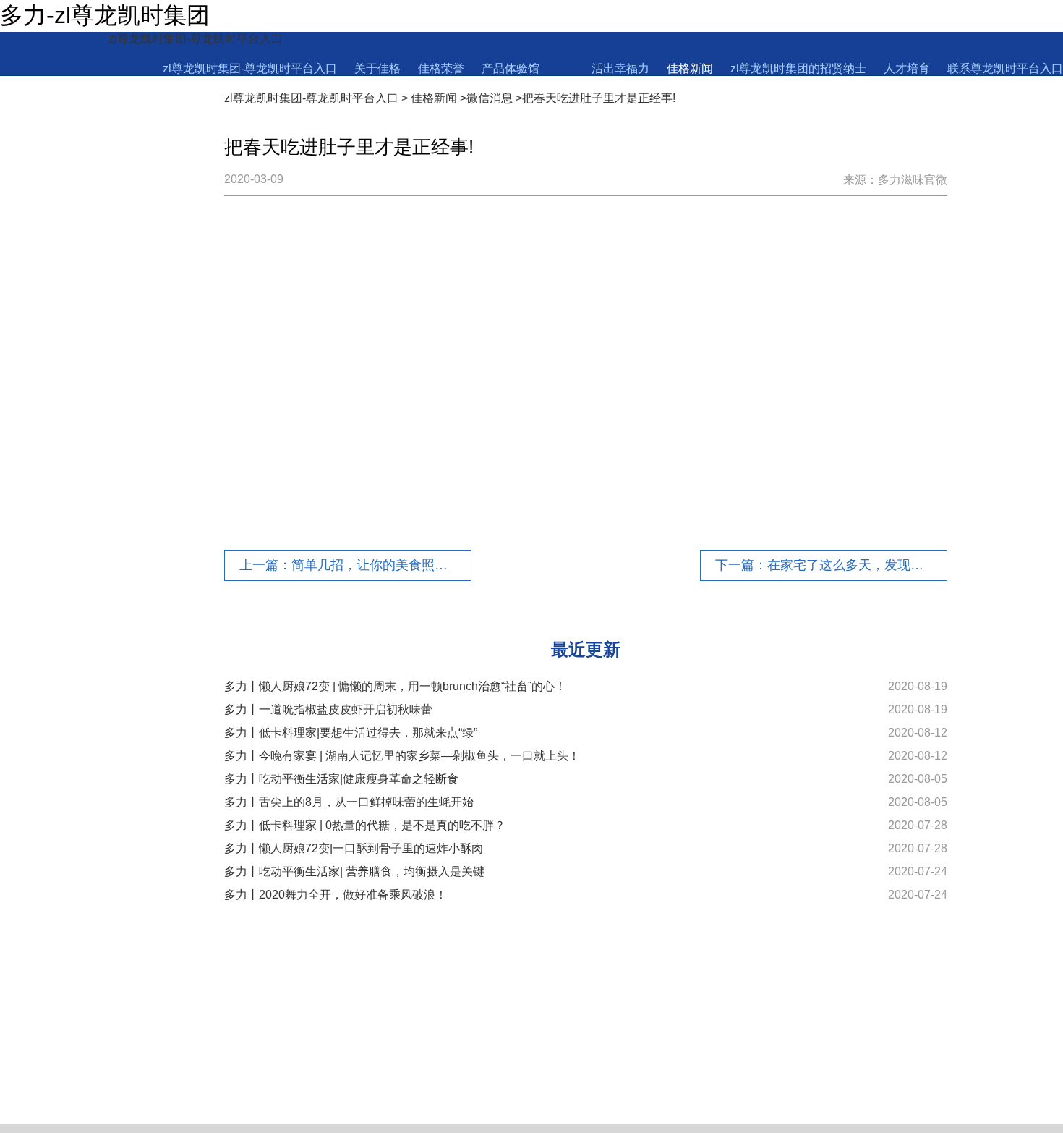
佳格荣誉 (441, 68)
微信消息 (489, 98)
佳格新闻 (690, 68)
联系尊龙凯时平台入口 (1005, 68)
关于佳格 (377, 68)
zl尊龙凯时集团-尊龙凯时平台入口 (195, 39)
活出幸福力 (620, 68)
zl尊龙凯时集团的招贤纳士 (798, 68)
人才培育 (907, 68)
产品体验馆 (510, 68)
